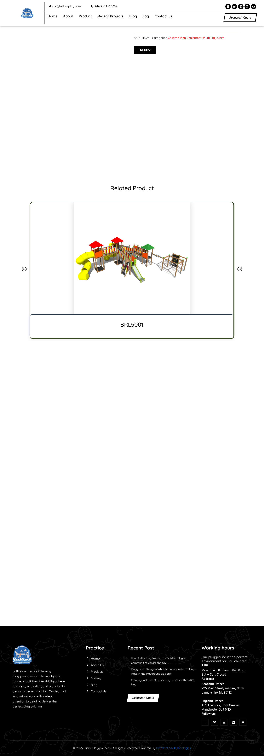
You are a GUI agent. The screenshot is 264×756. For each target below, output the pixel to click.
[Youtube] (242, 722)
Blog (133, 16)
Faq (146, 16)
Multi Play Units (213, 38)
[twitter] (214, 722)
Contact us (163, 16)
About (68, 16)
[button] (123, 40)
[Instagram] (224, 722)
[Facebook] (205, 722)
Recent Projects (110, 16)
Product (85, 16)
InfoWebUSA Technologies (173, 748)
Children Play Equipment (185, 38)
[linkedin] (233, 722)
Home (52, 16)
